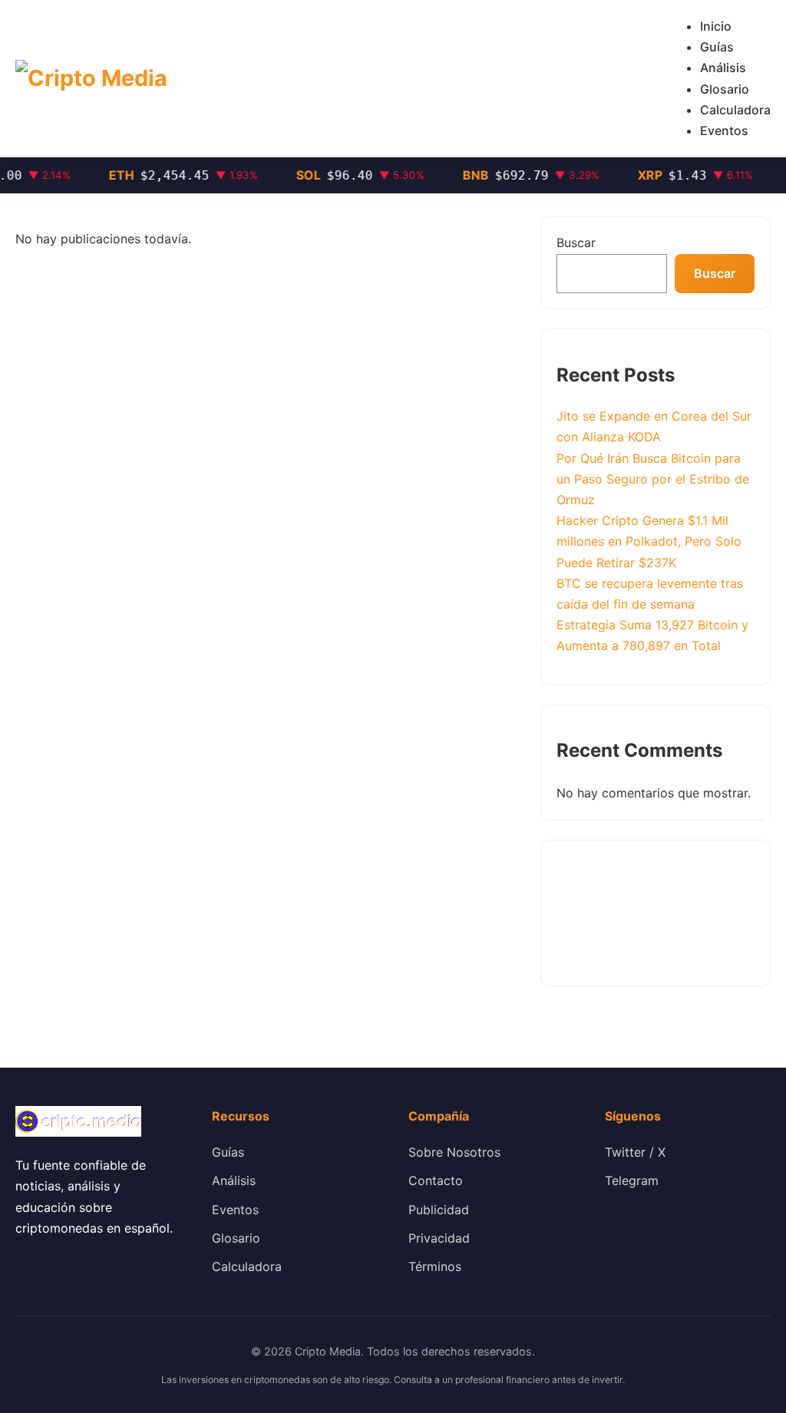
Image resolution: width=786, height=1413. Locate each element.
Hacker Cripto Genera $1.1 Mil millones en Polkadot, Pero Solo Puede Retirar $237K (648, 541)
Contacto (435, 1180)
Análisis (723, 67)
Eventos (724, 130)
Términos (434, 1266)
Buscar (576, 242)
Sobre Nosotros (454, 1152)
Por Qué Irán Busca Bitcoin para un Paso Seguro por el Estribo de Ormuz (652, 479)
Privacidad (439, 1238)
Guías (717, 46)
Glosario (724, 89)
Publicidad (438, 1209)
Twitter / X (635, 1152)
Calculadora (735, 109)
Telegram (632, 1180)
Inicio (716, 26)
